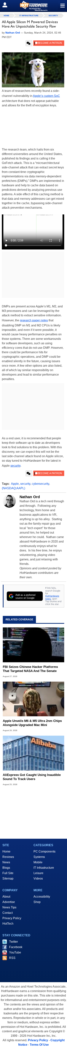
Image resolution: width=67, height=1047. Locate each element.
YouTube (15, 952)
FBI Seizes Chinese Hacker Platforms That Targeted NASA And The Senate (30, 669)
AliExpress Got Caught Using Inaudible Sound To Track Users (32, 777)
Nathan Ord (30, 497)
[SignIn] (7, 5)
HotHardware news (52, 597)
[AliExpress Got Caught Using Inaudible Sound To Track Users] (33, 753)
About (6, 896)
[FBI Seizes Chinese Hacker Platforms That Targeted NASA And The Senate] (33, 644)
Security (53, 16)
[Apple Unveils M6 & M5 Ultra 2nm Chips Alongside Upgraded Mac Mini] (33, 699)
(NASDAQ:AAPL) (13, 488)
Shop (37, 902)
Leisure (38, 873)
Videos (38, 878)
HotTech (7, 923)
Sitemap (7, 878)
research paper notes (34, 320)
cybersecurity (40, 483)
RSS (12, 957)
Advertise (8, 902)
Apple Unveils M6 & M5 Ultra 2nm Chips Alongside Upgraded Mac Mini (32, 723)
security (15, 465)
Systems (39, 856)
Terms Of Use (39, 1044)
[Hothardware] (33, 6)
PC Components (44, 851)
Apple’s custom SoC (46, 95)
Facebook (15, 947)
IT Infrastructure (29, 16)
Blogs (6, 867)
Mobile (38, 862)
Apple (15, 483)
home (6, 16)
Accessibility (42, 896)
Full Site (7, 873)
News (6, 862)
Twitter (13, 941)
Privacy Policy (11, 918)
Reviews (8, 856)
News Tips (9, 907)
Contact (7, 912)
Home (6, 851)
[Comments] (28, 43)
